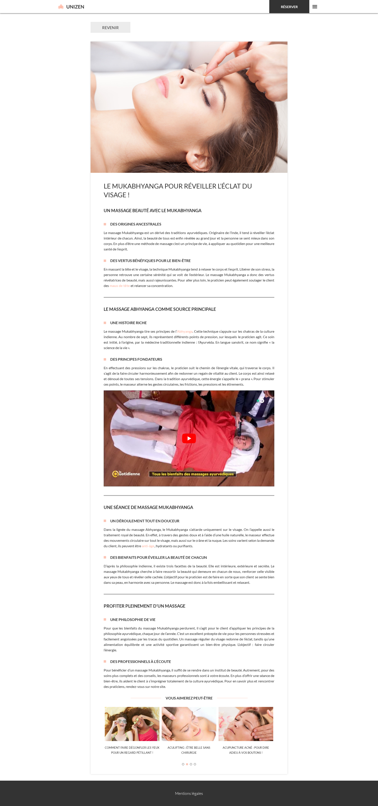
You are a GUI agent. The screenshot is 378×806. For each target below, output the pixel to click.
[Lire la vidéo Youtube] (189, 438)
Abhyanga (184, 331)
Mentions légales (189, 793)
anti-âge (148, 546)
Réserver (289, 7)
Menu (314, 6)
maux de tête (120, 285)
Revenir (110, 27)
